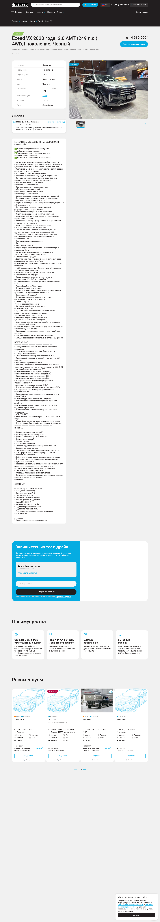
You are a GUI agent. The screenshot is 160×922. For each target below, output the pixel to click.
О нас (59, 12)
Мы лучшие (90, 5)
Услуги (40, 12)
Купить (107, 786)
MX (115, 689)
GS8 (81, 689)
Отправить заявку (46, 592)
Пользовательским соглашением (130, 905)
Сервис (29, 12)
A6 (47, 689)
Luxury (45, 96)
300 (13, 689)
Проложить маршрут (27, 573)
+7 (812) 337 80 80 (120, 4)
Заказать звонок (139, 5)
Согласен (136, 915)
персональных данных (63, 597)
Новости (51, 12)
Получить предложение (134, 44)
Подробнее (28, 756)
